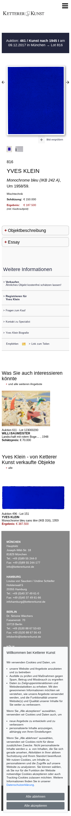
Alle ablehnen (35, 796)
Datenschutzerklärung (20, 784)
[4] (3, 82)
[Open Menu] (65, 6)
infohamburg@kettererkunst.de (26, 601)
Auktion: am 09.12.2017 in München (35, 43)
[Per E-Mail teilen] (22, 343)
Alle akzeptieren (35, 805)
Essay (14, 242)
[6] (67, 82)
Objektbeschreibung (27, 230)
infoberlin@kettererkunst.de (24, 636)
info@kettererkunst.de (20, 566)
